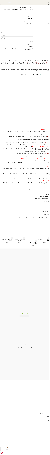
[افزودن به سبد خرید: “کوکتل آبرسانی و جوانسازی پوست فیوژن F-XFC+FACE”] (48, 238)
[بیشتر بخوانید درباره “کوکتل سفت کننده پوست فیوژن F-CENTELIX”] (36, 241)
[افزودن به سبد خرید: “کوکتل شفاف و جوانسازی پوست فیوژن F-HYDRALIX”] (24, 238)
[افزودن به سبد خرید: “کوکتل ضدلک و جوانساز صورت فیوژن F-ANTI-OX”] (12, 238)
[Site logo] (46, 1)
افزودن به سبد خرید (27, 44)
